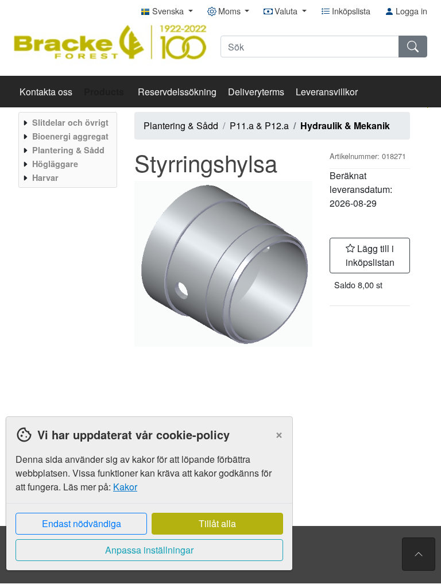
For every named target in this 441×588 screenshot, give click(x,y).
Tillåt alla (217, 523)
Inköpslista (350, 11)
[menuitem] (66, 122)
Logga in (410, 11)
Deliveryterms (256, 91)
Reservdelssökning (177, 91)
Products (105, 91)
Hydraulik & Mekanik (345, 125)
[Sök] (413, 46)
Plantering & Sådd (181, 125)
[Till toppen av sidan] (418, 554)
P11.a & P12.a (259, 125)
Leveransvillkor (327, 91)
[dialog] (146, 502)
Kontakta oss (46, 91)
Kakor (125, 486)
